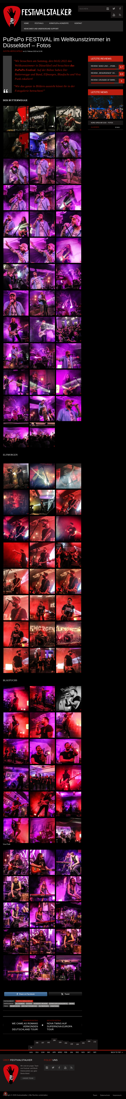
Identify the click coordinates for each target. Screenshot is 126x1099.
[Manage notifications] (5, 1094)
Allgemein (20, 1003)
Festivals (39, 23)
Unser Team (28, 1078)
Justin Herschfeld (13, 51)
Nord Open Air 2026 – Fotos (102, 123)
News (72, 1003)
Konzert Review (40, 1003)
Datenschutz (105, 1095)
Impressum (117, 1095)
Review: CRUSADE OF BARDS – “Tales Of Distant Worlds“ (105, 80)
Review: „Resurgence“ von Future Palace (105, 73)
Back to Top (116, 1052)
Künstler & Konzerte (59, 23)
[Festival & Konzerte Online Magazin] (46, 11)
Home (26, 23)
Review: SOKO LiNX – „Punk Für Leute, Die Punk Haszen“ (105, 66)
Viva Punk (54, 1006)
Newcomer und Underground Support (41, 29)
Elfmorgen (43, 1006)
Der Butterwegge (29, 1006)
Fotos (29, 1003)
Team (95, 1095)
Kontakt (78, 23)
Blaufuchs (15, 1006)
